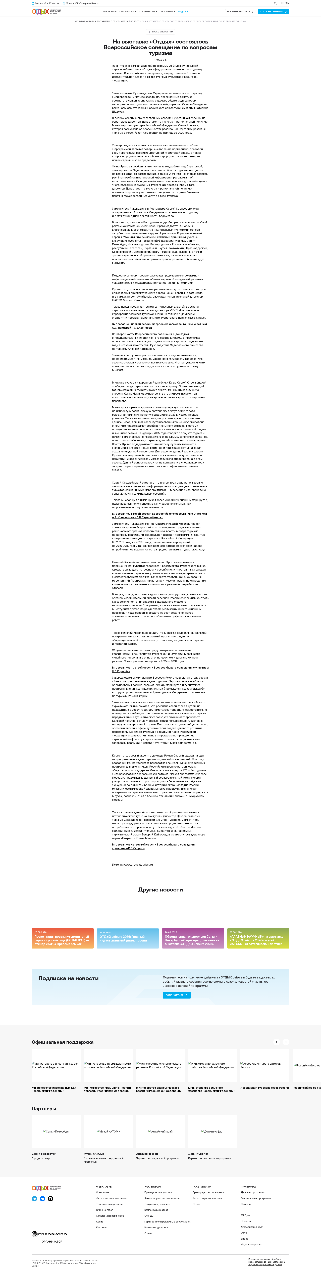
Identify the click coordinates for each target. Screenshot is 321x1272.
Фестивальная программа (256, 1198)
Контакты (101, 1227)
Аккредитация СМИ (252, 1227)
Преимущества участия (158, 1192)
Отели (148, 1233)
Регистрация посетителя (207, 1198)
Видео (244, 1238)
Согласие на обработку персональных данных (266, 1263)
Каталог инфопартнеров (110, 1215)
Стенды (148, 1215)
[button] (276, 1042)
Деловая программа (252, 1192)
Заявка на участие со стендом (162, 1198)
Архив (99, 1221)
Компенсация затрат (156, 1209)
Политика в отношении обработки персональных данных (265, 1260)
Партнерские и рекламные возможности (167, 1221)
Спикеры (246, 1204)
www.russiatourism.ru (139, 864)
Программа (166, 11)
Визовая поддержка (156, 1227)
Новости (246, 1221)
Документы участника (157, 1204)
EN (287, 3)
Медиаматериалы (251, 1244)
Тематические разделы (109, 1204)
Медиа (182, 11)
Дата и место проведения (111, 1198)
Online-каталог (104, 1209)
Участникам (126, 11)
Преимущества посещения (208, 1192)
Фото (244, 1232)
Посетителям (147, 11)
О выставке (108, 11)
